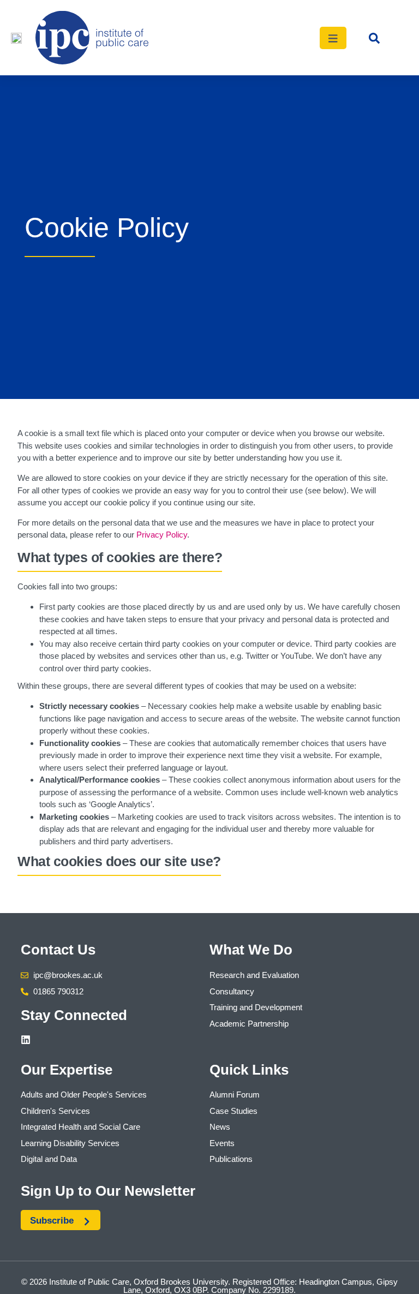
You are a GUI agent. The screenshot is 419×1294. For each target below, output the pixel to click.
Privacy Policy (161, 534)
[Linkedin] (26, 1040)
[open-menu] (333, 38)
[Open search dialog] (374, 41)
